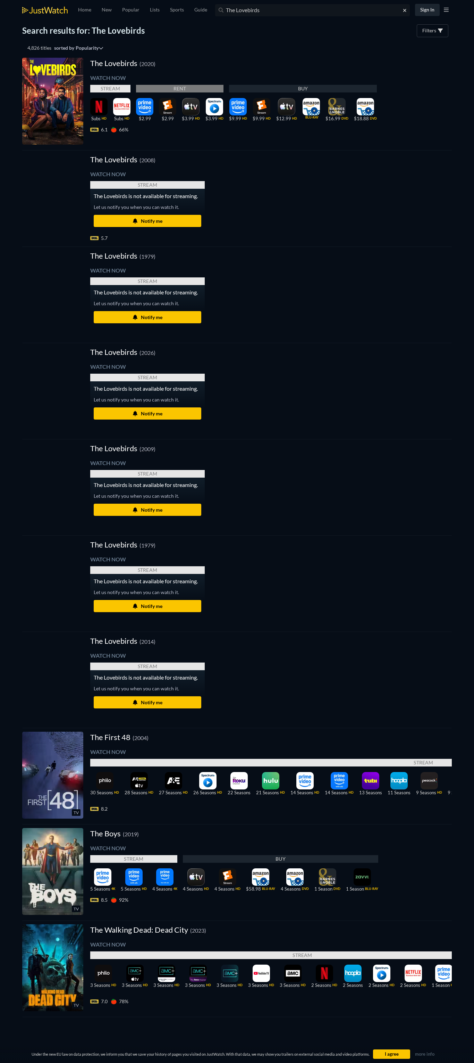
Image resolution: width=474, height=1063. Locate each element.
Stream (110, 88)
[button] (122, 159)
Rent (179, 88)
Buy (303, 88)
